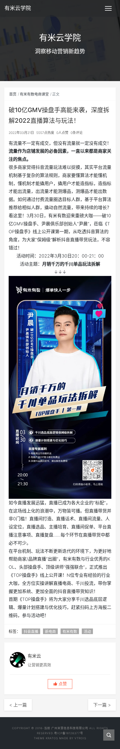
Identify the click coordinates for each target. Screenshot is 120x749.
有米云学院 (17, 8)
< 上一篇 (18, 705)
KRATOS (52, 738)
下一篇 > (102, 705)
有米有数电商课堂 (34, 94)
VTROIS (80, 738)
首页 (12, 94)
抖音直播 (31, 631)
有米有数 (70, 631)
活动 (87, 631)
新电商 (50, 631)
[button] (60, 684)
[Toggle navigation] (108, 8)
